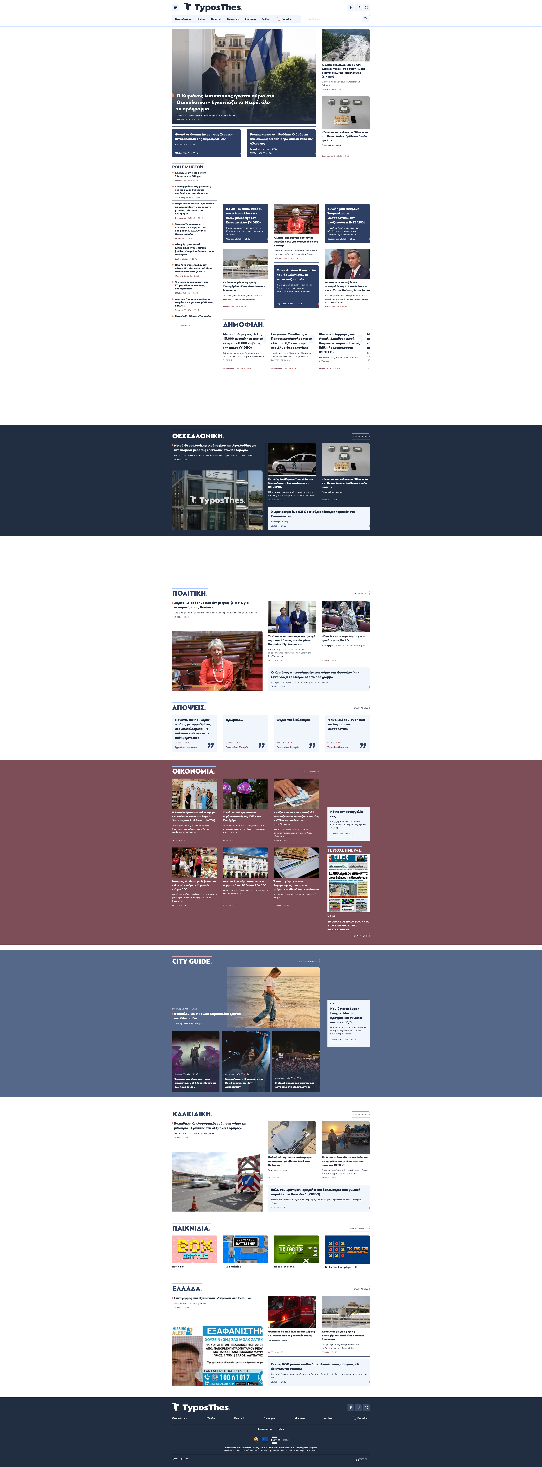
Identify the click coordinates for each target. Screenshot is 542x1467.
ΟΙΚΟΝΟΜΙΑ (193, 771)
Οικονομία (233, 19)
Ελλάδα (201, 19)
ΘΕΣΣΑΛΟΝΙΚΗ (197, 436)
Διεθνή (265, 19)
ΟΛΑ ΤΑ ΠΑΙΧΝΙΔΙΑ (359, 1228)
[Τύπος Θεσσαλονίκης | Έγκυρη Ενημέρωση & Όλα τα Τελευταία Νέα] (213, 7)
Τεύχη (280, 1429)
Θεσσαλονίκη (183, 19)
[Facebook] (351, 7)
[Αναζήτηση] (365, 19)
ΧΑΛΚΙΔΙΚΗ (191, 1114)
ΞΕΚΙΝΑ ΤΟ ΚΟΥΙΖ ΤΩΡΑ (343, 1039)
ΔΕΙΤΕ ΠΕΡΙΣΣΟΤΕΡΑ (308, 961)
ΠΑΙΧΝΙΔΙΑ (190, 1228)
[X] (366, 7)
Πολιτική (216, 19)
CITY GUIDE (191, 961)
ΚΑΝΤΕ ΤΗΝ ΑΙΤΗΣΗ (341, 833)
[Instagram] (358, 7)
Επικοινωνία (265, 1429)
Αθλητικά (250, 19)
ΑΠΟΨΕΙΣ (188, 708)
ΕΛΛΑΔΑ (186, 1289)
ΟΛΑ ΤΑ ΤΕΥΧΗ (361, 935)
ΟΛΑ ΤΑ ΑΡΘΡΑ (181, 325)
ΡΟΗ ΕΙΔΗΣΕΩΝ (187, 167)
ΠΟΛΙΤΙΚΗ (189, 593)
